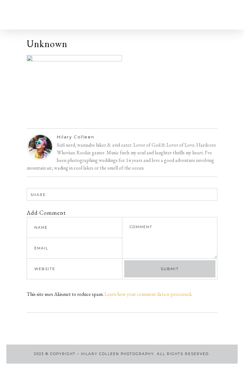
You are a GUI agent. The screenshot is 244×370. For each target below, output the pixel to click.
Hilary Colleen (75, 136)
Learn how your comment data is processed (148, 294)
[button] (34, 15)
